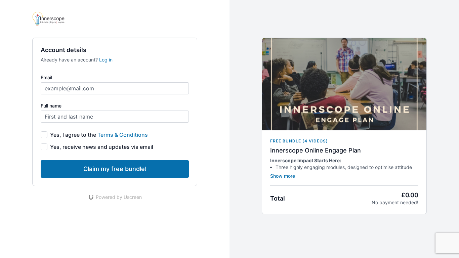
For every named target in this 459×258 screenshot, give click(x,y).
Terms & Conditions (122, 134)
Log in (106, 59)
